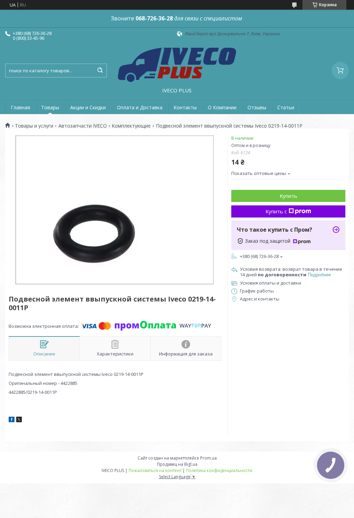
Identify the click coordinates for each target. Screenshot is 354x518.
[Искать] (100, 70)
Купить (288, 195)
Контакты (185, 107)
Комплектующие (131, 126)
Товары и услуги (34, 126)
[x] (19, 420)
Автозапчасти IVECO (82, 126)
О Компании (222, 107)
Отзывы (257, 107)
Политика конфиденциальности (219, 470)
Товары (50, 107)
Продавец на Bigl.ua (177, 464)
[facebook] (12, 420)
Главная (20, 107)
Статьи (285, 107)
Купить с (276, 211)
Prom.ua (208, 458)
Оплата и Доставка (139, 107)
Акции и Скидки (88, 107)
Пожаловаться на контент (155, 470)
